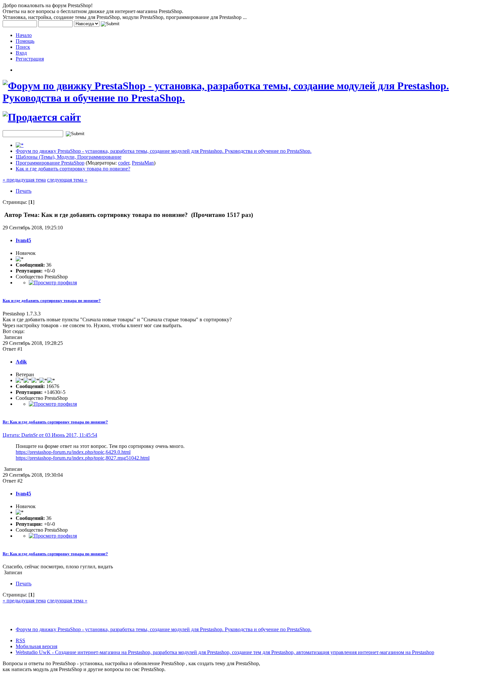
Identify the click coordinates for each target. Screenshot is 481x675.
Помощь (25, 41)
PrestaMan (143, 163)
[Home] (20, 145)
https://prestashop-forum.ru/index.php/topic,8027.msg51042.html (83, 458)
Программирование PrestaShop (50, 163)
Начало (24, 35)
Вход (21, 53)
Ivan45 (23, 240)
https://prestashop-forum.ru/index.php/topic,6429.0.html (73, 452)
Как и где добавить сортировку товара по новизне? (73, 168)
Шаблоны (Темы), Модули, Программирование (68, 157)
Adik (21, 361)
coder (123, 163)
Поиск (23, 47)
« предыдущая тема (24, 180)
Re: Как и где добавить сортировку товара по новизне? (55, 421)
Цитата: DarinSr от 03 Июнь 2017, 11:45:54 (50, 435)
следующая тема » (67, 180)
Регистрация (30, 59)
